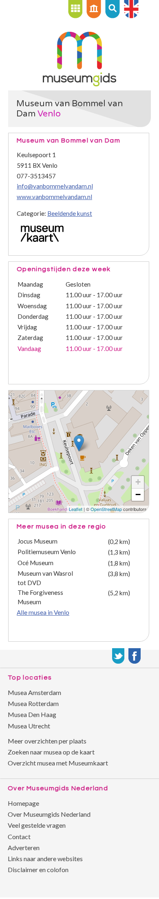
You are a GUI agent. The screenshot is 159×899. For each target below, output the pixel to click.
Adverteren (24, 847)
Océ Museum (35, 562)
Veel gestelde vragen (37, 825)
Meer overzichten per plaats (47, 741)
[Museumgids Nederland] (79, 84)
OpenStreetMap (106, 509)
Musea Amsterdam (34, 692)
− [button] (138, 494)
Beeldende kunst (69, 213)
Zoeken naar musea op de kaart (51, 752)
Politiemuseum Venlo (47, 551)
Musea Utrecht (29, 726)
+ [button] (138, 482)
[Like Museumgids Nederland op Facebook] (134, 656)
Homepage (23, 803)
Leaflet (75, 509)
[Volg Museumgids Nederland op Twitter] (118, 656)
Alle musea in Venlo (43, 612)
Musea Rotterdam (33, 703)
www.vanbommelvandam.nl (54, 196)
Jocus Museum (37, 541)
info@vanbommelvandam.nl (55, 186)
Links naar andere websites (45, 858)
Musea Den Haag (32, 714)
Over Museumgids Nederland (49, 814)
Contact (19, 836)
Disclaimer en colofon (38, 869)
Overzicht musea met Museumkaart (58, 763)
